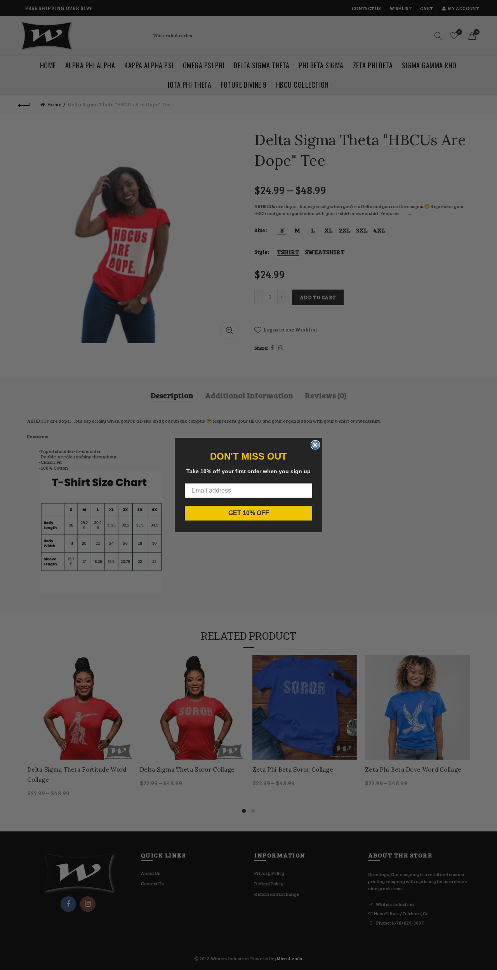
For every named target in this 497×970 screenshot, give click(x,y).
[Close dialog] (315, 445)
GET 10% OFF (248, 513)
